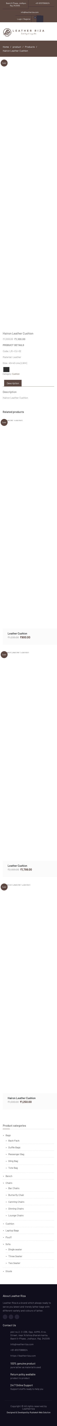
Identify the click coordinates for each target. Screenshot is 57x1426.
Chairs (9, 1182)
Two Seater (14, 1262)
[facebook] (5, 1317)
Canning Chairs (16, 1201)
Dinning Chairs (16, 1208)
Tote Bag (13, 1167)
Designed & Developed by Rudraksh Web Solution (28, 1412)
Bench (9, 1176)
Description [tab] (13, 383)
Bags (8, 1135)
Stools (9, 1271)
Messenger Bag (16, 1154)
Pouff (9, 1237)
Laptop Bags (12, 1230)
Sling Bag (13, 1160)
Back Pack (13, 1140)
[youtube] (17, 1317)
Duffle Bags (14, 1147)
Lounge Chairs (16, 1215)
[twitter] (11, 1317)
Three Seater (15, 1256)
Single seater (15, 1249)
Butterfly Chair (16, 1194)
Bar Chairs (13, 1188)
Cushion (16, 374)
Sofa (8, 1244)
